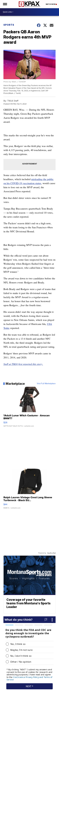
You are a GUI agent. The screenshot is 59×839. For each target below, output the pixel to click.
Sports (8, 24)
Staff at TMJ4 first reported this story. (23, 364)
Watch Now (51, 4)
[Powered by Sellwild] (51, 553)
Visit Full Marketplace (46, 384)
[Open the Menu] (4, 4)
